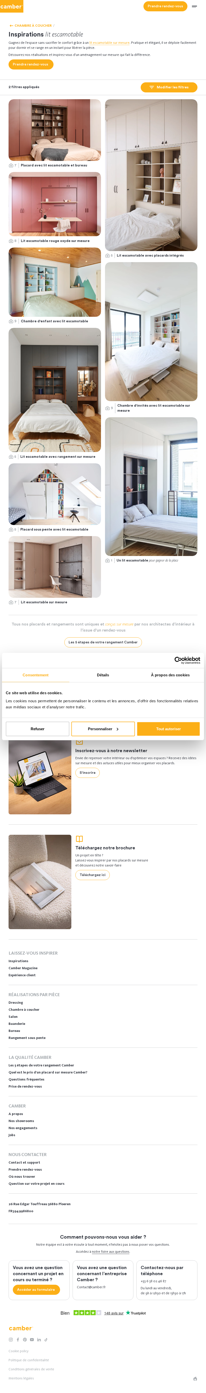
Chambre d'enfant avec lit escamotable (54, 321)
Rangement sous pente (27, 1038)
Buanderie (17, 1024)
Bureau (14, 1031)
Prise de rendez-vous (25, 1086)
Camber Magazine (23, 968)
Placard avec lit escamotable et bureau (54, 165)
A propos (16, 1114)
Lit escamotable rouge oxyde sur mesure (55, 241)
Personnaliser (100, 728)
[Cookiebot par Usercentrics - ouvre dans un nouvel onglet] (178, 660)
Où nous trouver (22, 1176)
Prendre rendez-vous (25, 1169)
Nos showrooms (21, 1121)
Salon (13, 1017)
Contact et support (24, 1162)
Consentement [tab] (35, 675)
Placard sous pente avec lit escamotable (54, 529)
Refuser (37, 728)
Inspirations (18, 961)
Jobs (12, 1135)
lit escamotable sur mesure (109, 43)
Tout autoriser (168, 728)
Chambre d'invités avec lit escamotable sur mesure (153, 408)
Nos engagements (23, 1128)
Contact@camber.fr (91, 1287)
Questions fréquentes (26, 1079)
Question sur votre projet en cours (37, 1183)
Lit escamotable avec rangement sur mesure (58, 457)
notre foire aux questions (110, 1251)
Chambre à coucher (24, 1009)
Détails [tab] (103, 675)
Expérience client (22, 975)
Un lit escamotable (148, 560)
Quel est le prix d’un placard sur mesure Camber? (48, 1072)
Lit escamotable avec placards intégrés (150, 255)
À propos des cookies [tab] (170, 675)
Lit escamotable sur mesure (44, 602)
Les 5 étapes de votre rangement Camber (41, 1065)
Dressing (16, 1002)
